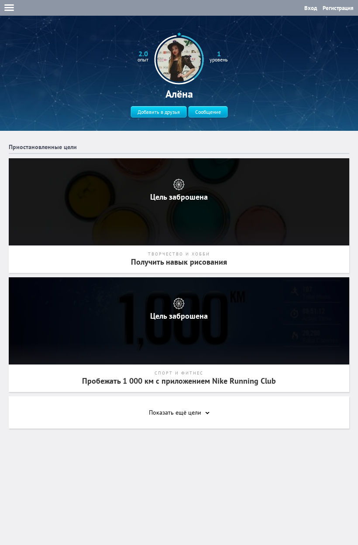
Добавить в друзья (159, 112)
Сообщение (208, 112)
